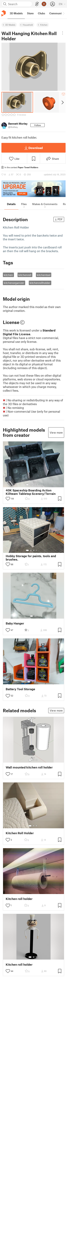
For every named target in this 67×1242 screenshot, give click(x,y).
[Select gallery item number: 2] (31, 485)
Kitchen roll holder (19, 898)
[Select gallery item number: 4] (36, 485)
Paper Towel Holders (28, 167)
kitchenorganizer (14, 282)
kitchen (8, 275)
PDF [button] (60, 219)
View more (56, 432)
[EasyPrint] (37, 4)
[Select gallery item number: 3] (33, 485)
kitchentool (43, 275)
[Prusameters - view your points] (44, 4)
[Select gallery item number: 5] (39, 485)
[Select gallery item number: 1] (27, 485)
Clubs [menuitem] (41, 13)
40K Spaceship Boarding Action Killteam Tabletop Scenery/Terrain (31, 492)
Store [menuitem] (30, 13)
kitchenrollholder (40, 282)
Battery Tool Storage (20, 689)
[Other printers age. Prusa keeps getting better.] (33, 188)
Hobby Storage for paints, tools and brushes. (31, 557)
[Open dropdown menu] (63, 33)
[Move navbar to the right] (63, 13)
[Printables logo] (3, 13)
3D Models (10, 24)
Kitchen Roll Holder (20, 833)
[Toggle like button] (8, 498)
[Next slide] (62, 102)
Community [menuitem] (56, 13)
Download (35, 148)
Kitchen (44, 24)
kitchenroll (24, 275)
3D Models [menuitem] (16, 13)
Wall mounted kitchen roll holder (29, 767)
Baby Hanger (15, 623)
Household (28, 24)
